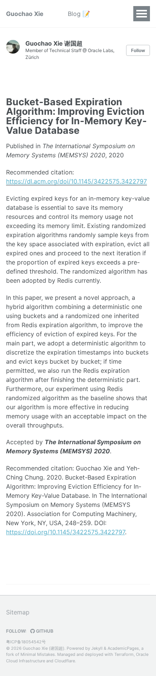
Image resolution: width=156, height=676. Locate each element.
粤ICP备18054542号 (26, 641)
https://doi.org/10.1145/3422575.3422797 (65, 532)
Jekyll (97, 648)
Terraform (124, 654)
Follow (138, 50)
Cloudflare (65, 660)
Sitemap (18, 612)
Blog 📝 (79, 13)
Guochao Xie (25, 13)
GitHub (44, 631)
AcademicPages (123, 648)
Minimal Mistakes (37, 654)
